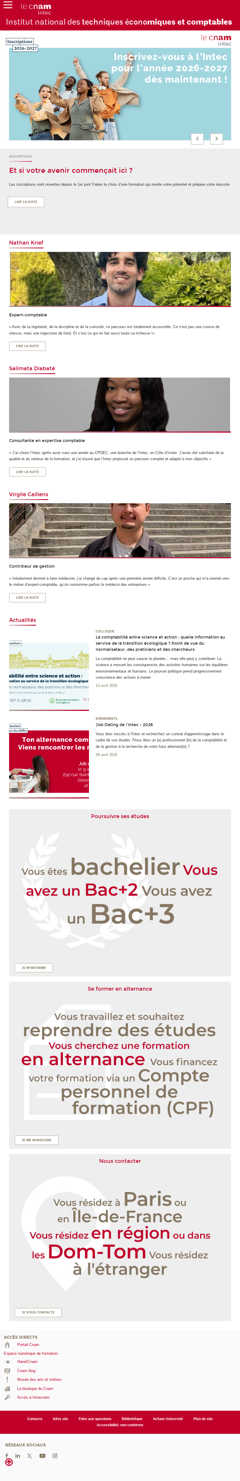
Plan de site (203, 1419)
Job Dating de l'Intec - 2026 (124, 724)
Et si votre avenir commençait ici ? (71, 170)
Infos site (60, 1419)
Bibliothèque (132, 1419)
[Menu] (8, 6)
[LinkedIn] (17, 1455)
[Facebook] (6, 1455)
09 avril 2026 (106, 755)
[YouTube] (42, 1455)
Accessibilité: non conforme (120, 1425)
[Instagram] (55, 1455)
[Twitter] (29, 1455)
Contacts (34, 1419)
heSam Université (168, 1419)
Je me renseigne (37, 1140)
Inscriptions (20, 156)
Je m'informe (34, 968)
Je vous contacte (38, 1312)
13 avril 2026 (106, 685)
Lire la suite (26, 202)
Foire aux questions (95, 1419)
